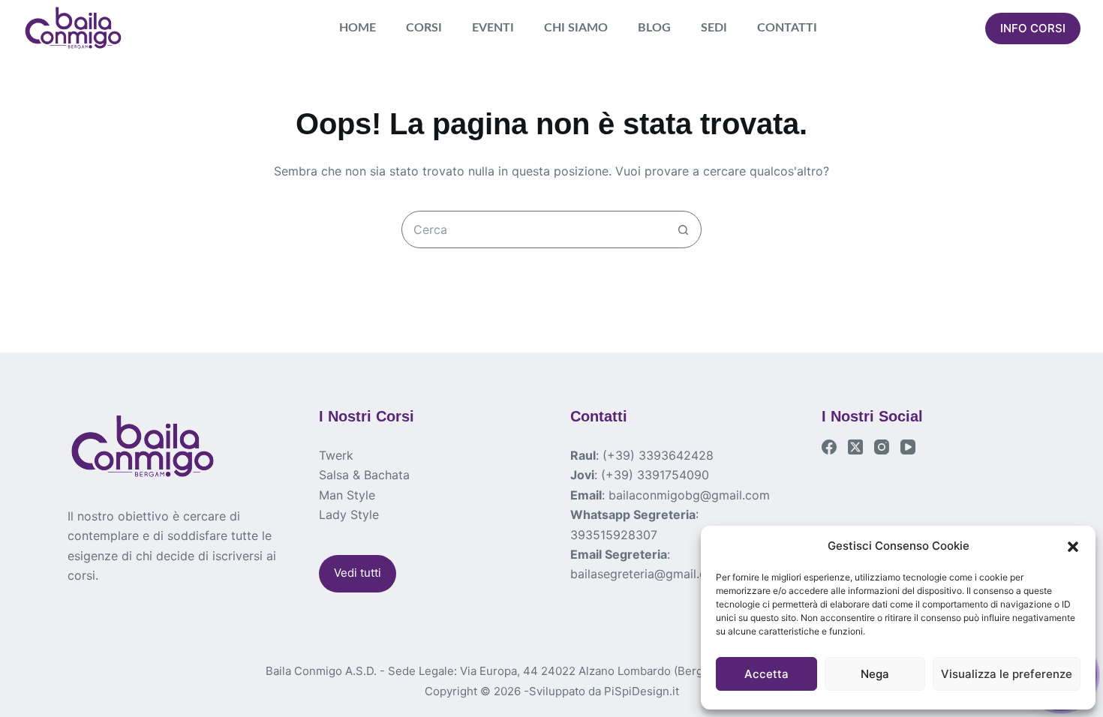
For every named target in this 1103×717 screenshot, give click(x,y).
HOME (357, 28)
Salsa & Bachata (364, 474)
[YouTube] (907, 447)
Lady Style (349, 514)
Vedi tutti (357, 573)
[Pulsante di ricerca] (683, 230)
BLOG (654, 28)
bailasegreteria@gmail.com (647, 573)
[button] (1072, 546)
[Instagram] (881, 447)
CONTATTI (787, 28)
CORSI (424, 28)
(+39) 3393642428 (658, 455)
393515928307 (613, 534)
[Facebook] (829, 447)
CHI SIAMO (576, 28)
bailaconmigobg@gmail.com (689, 495)
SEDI (714, 28)
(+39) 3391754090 (655, 474)
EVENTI (493, 28)
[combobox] (533, 229)
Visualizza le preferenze (1006, 674)
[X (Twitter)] (855, 447)
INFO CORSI (1032, 28)
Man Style (347, 495)
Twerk (336, 455)
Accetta (766, 674)
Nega (875, 674)
